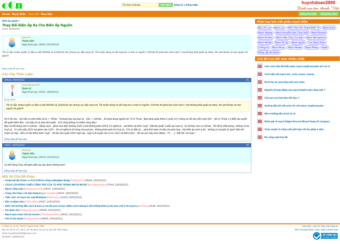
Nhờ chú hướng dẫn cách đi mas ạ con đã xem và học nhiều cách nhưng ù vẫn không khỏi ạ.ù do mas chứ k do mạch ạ (71, 206)
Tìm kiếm (166, 5)
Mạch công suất (14, 188)
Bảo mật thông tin (330, 226)
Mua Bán (47, 14)
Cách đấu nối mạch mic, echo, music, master (289, 74)
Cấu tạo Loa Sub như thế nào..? (281, 97)
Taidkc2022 (77, 180)
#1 (247, 80)
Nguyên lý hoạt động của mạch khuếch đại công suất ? (294, 90)
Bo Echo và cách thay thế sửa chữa (284, 82)
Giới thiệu (306, 226)
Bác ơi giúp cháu (14, 201)
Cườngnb (50, 193)
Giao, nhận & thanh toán (326, 229)
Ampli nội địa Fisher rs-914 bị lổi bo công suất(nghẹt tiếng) (37, 180)
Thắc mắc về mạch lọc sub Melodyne (25, 197)
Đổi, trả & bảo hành (304, 229)
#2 (247, 145)
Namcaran (53, 197)
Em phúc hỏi (12, 210)
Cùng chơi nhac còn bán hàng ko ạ (24, 193)
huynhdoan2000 (31, 84)
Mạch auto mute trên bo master (22, 214)
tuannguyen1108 (33, 188)
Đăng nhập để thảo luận (13, 69)
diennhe (26, 37)
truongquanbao (97, 184)
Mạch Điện (19, 14)
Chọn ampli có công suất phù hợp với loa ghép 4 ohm (294, 129)
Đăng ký (178, 5)
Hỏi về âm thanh (14, 218)
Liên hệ (316, 226)
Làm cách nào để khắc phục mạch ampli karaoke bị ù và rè (297, 66)
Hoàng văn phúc (29, 210)
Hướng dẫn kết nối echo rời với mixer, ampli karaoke (294, 105)
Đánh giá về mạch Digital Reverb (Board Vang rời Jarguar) (297, 121)
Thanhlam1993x (50, 214)
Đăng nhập (192, 5)
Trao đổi (33, 14)
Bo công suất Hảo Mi (275, 137)
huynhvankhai (32, 218)
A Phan (143, 206)
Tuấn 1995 (31, 201)
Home (6, 14)
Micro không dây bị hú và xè (280, 113)
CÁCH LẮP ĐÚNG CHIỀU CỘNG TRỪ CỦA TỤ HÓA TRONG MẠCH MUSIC (46, 184)
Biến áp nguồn (10, 20)
